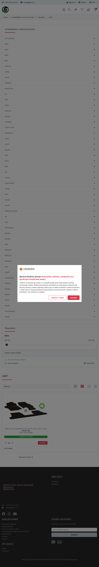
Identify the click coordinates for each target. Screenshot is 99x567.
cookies (41, 292)
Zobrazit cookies (57, 298)
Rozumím (73, 298)
